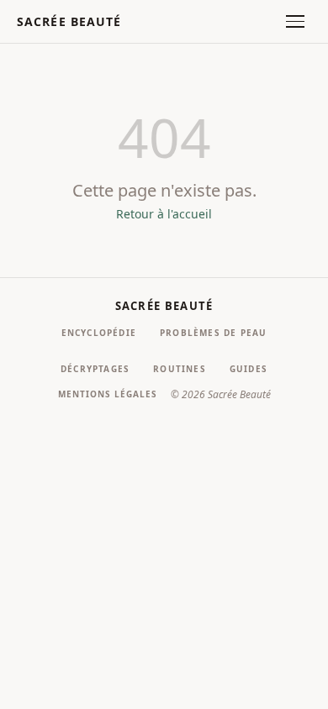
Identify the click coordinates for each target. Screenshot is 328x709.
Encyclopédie (98, 333)
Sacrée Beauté (69, 21)
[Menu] (295, 21)
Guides (248, 369)
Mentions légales (107, 394)
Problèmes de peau (213, 333)
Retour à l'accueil (164, 214)
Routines (179, 369)
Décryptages (95, 369)
